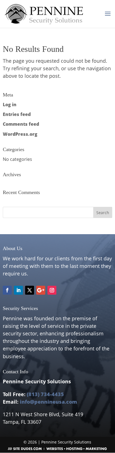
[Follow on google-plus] (40, 290)
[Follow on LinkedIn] (18, 290)
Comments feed (21, 124)
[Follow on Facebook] (7, 290)
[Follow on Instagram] (51, 290)
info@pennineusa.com (48, 401)
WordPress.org (20, 134)
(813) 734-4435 (45, 394)
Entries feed (17, 114)
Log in (9, 104)
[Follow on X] (29, 290)
